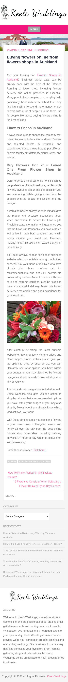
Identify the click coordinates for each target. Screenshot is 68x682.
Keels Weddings (56, 676)
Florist (12, 461)
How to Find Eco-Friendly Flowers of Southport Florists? (32, 543)
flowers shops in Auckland (34, 461)
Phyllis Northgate (39, 50)
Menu (34, 29)
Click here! (39, 450)
